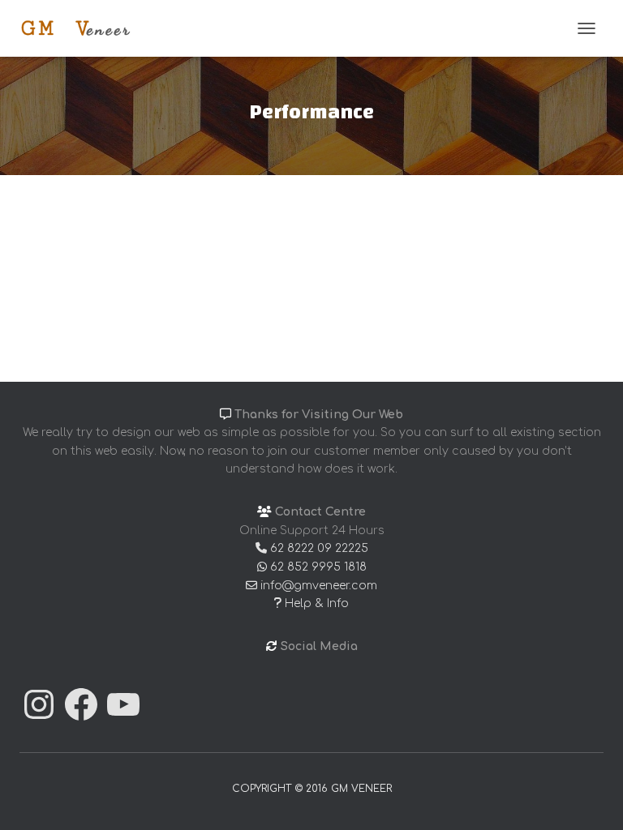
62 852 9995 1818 (317, 567)
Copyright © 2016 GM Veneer (312, 788)
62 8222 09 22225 (317, 548)
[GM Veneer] (81, 28)
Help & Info (315, 603)
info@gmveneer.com (317, 586)
